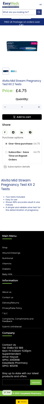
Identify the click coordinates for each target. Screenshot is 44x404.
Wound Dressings (11, 253)
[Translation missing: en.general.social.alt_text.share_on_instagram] (13, 132)
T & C (5, 313)
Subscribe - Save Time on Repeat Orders (18, 156)
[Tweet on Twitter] (21, 132)
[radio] (6, 144)
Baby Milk (7, 274)
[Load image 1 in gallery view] (5, 71)
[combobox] (22, 12)
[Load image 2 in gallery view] (13, 71)
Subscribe (36, 382)
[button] (35, 4)
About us (6, 292)
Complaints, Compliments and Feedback (17, 320)
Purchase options (12, 137)
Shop (4, 247)
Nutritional (7, 258)
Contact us (7, 297)
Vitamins (6, 263)
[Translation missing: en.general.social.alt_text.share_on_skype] (30, 132)
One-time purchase (20, 143)
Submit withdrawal (12, 326)
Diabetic (6, 269)
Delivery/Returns (10, 303)
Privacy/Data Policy (12, 308)
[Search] (39, 12)
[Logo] (10, 4)
